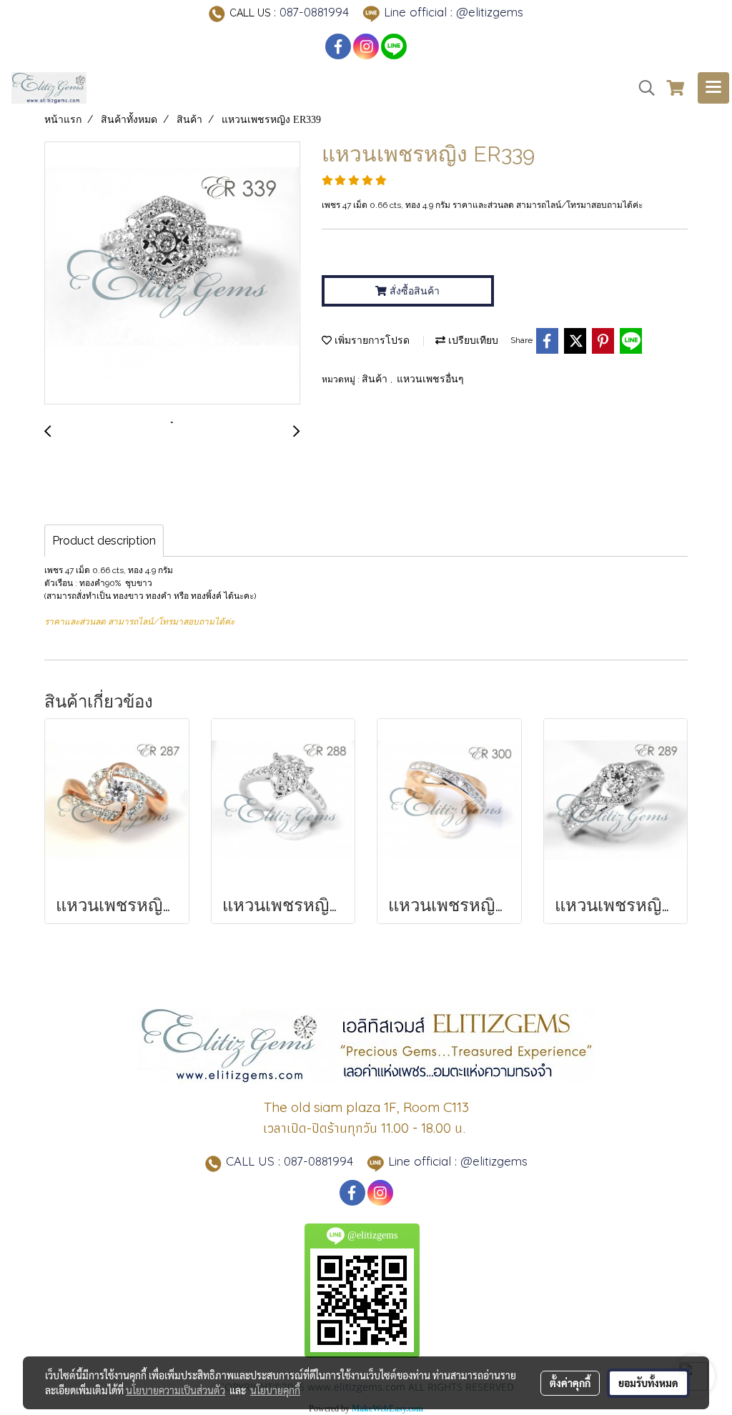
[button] (642, 88)
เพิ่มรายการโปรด (371, 340)
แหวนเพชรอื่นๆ (430, 379)
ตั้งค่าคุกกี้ (570, 1382)
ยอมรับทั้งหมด (648, 1382)
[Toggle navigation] (713, 88)
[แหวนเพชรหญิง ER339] (172, 273)
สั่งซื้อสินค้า (413, 291)
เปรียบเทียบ (471, 340)
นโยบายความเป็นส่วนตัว (175, 1390)
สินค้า (376, 379)
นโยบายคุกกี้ (275, 1390)
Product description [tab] (104, 540)
